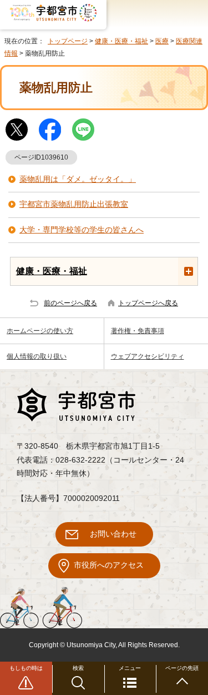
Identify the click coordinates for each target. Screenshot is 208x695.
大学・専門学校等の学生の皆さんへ (81, 230)
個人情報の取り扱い (37, 356)
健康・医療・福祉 (121, 41)
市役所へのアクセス (109, 565)
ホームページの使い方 (40, 331)
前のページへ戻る (70, 303)
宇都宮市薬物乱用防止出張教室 (73, 204)
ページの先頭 (182, 668)
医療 (162, 41)
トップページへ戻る (148, 303)
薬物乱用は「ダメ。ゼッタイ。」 (77, 179)
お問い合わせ (113, 534)
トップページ (68, 41)
